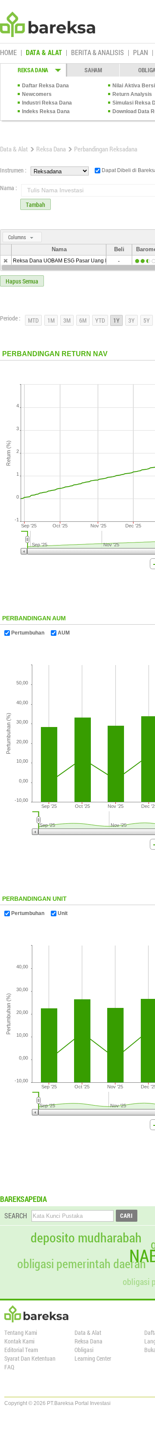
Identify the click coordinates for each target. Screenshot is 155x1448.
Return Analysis (132, 94)
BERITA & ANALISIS (97, 53)
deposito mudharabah (86, 1237)
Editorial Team (21, 1350)
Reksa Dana (51, 149)
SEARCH (15, 1215)
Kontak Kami (19, 1341)
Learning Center (92, 1358)
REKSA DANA (33, 70)
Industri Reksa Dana (47, 103)
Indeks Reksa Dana (46, 111)
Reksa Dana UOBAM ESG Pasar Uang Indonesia (70, 261)
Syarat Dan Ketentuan (30, 1358)
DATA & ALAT (44, 53)
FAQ (9, 1367)
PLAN (140, 53)
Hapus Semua (22, 281)
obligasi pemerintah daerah (81, 1264)
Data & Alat (14, 149)
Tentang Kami (20, 1332)
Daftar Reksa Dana (45, 86)
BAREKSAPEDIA (23, 1199)
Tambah (35, 204)
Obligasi (83, 1350)
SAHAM (93, 70)
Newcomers (37, 94)
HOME (8, 53)
